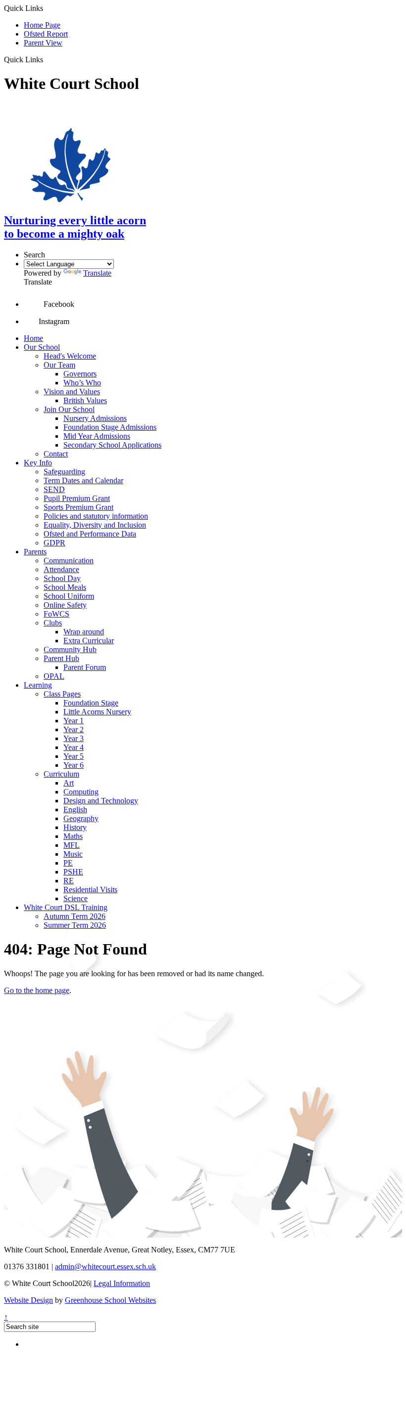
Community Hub (70, 649)
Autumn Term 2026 (74, 916)
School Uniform (69, 596)
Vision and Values (72, 391)
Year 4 (73, 747)
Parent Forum (84, 667)
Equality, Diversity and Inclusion (95, 525)
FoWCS (56, 614)
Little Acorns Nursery (97, 711)
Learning (38, 685)
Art (68, 783)
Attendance (61, 569)
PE (68, 863)
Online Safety (65, 605)
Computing (81, 792)
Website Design (28, 1300)
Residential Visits (90, 889)
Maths (73, 836)
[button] (47, 59)
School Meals (65, 587)
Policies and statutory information (96, 516)
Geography (81, 818)
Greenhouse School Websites (110, 1300)
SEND (54, 489)
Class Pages (62, 694)
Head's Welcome (70, 356)
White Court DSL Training (65, 907)
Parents (35, 551)
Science (75, 898)
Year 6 (73, 765)
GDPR (54, 543)
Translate (97, 273)
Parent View (43, 43)
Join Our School (69, 409)
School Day (62, 578)
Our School (42, 347)
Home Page (42, 25)
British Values (85, 400)
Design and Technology (100, 800)
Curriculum (61, 774)
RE (68, 880)
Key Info (38, 462)
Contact (56, 454)
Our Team (59, 365)
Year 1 (73, 720)
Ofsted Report (46, 34)
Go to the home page (36, 990)
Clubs (53, 623)
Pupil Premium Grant (77, 498)
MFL (71, 845)
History (75, 827)
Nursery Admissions (95, 418)
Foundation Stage (90, 703)
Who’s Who (82, 382)
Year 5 (73, 756)
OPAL (54, 676)
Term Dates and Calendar (83, 480)
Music (73, 854)
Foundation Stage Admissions (109, 427)
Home (33, 338)
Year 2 (73, 729)
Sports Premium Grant (78, 507)
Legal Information (122, 1283)
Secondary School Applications (112, 445)
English (75, 809)
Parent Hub (61, 658)
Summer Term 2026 (75, 925)
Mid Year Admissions (96, 436)
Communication (69, 560)
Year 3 (73, 738)
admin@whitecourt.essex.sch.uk (105, 1266)
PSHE (73, 872)
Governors (80, 374)
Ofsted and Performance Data (90, 534)
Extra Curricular (88, 640)
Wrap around (83, 631)
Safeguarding (64, 471)
